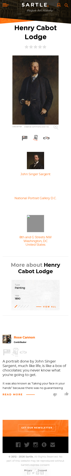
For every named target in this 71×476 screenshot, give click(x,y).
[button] (36, 90)
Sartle (36, 5)
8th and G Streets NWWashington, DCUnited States (35, 241)
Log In (59, 5)
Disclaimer (17, 127)
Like (66, 393)
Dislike (55, 395)
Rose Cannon (24, 337)
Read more (13, 394)
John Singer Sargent (35, 174)
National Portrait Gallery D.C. (35, 198)
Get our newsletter (36, 427)
